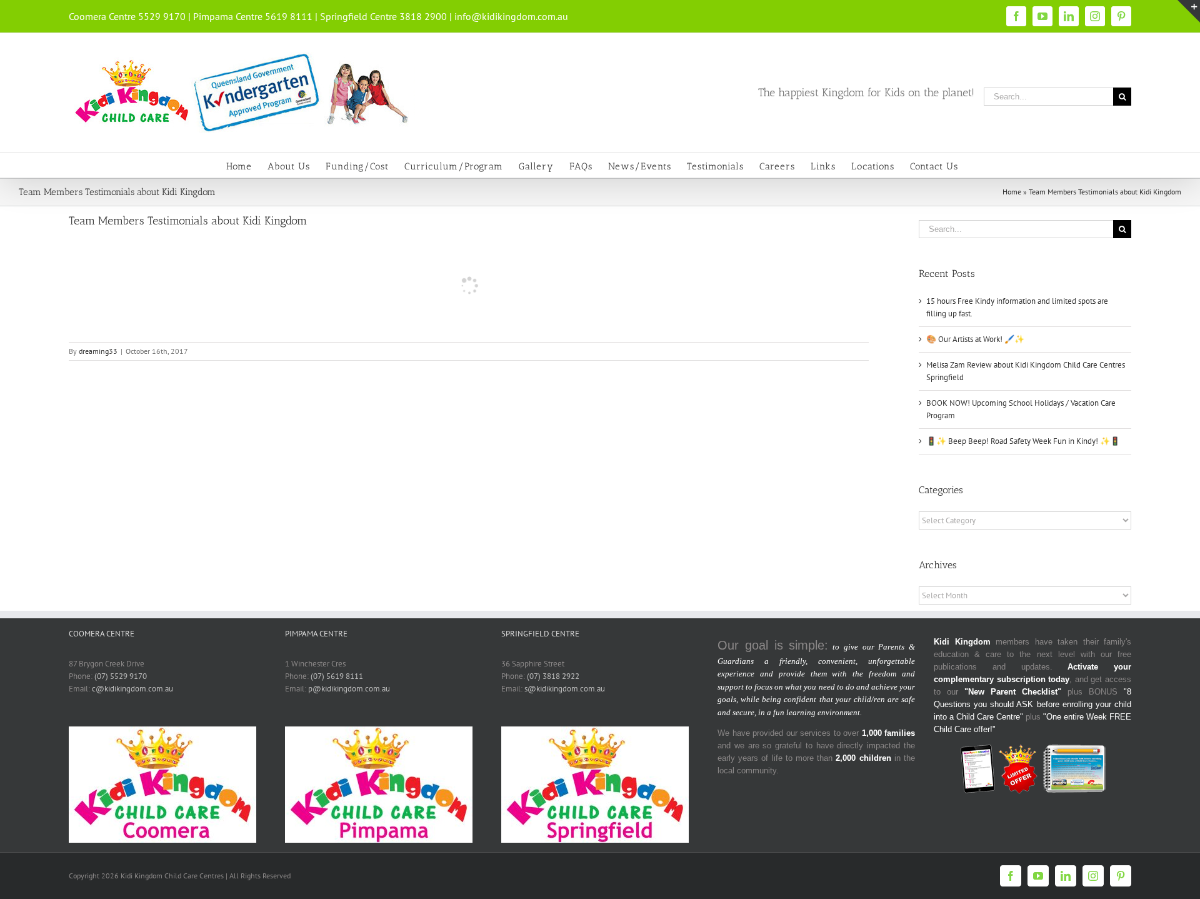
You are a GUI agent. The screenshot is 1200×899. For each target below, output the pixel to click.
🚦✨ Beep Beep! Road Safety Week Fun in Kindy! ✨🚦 (1023, 441)
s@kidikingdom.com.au (564, 688)
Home (1011, 191)
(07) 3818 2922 (553, 676)
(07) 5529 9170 (120, 676)
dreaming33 (98, 351)
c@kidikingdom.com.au (132, 688)
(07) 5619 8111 (337, 676)
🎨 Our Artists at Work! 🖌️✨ (975, 339)
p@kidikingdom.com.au (349, 688)
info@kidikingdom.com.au (511, 16)
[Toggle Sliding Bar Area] (1189, 11)
